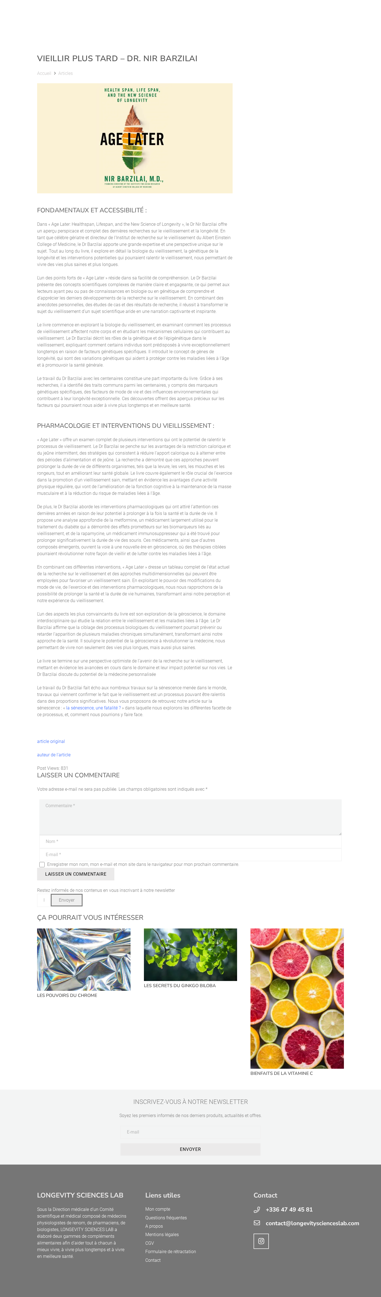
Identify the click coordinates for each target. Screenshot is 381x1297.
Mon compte (157, 1209)
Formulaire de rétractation (170, 1251)
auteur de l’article (54, 754)
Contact (153, 1260)
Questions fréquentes (166, 1217)
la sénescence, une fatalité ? (93, 708)
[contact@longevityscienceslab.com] (260, 1223)
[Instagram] (261, 1241)
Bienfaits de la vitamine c (281, 1073)
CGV (149, 1243)
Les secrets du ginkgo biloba (180, 986)
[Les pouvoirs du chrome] (84, 959)
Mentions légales (162, 1234)
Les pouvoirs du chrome (67, 995)
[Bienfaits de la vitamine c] (297, 998)
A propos (154, 1226)
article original (51, 741)
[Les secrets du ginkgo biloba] (190, 954)
